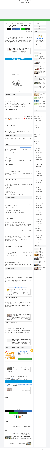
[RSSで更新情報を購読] (20, 417)
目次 (17, 73)
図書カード (6, 397)
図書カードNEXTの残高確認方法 (17, 75)
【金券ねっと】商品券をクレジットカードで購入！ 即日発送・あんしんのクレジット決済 (18, 59)
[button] (27, 29)
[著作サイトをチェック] (16, 417)
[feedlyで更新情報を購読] (18, 417)
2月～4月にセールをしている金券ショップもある (19, 86)
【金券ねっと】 (13, 378)
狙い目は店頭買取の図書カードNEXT (17, 85)
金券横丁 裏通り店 (40, 38)
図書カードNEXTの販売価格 (16, 83)
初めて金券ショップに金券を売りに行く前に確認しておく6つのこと (17, 287)
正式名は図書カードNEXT (15, 74)
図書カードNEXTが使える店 (16, 80)
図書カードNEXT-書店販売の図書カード (25, 147)
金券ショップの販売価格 (15, 82)
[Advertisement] (25, 14)
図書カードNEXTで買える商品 (16, 81)
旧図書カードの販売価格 (16, 84)
